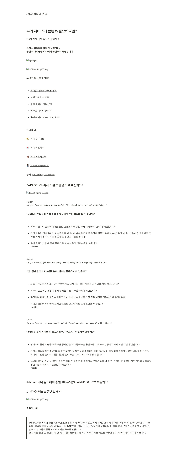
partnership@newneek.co (43, 174)
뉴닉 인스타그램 (38, 156)
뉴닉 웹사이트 (37, 139)
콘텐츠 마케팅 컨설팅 (41, 110)
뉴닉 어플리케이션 (39, 165)
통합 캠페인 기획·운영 (41, 104)
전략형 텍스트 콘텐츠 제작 (43, 90)
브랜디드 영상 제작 (39, 97)
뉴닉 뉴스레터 (37, 148)
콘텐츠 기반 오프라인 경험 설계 (46, 117)
